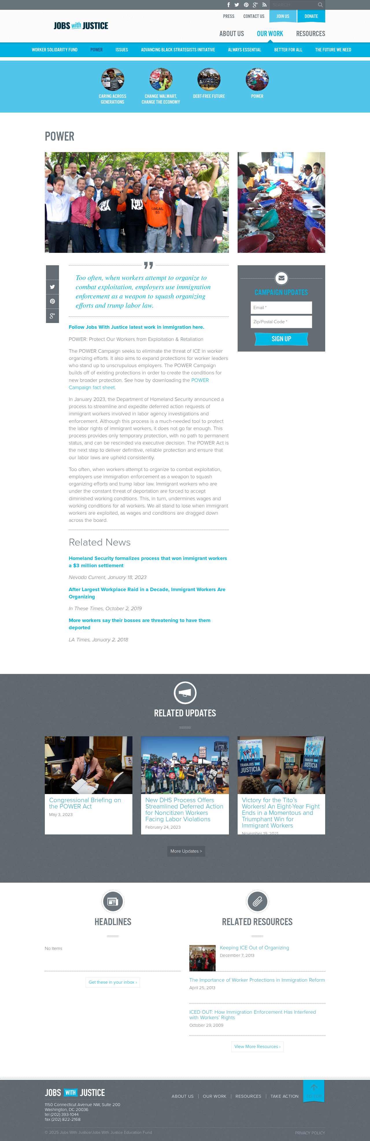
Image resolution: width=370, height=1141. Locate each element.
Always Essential (244, 50)
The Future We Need (333, 50)
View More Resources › (257, 1047)
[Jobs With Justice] (81, 25)
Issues (122, 50)
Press (228, 17)
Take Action (285, 1096)
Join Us (283, 17)
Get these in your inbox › (113, 982)
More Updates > (186, 851)
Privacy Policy (310, 1133)
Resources (310, 35)
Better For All (288, 50)
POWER (96, 50)
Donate (311, 17)
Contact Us (253, 17)
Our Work (270, 35)
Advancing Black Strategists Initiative (178, 50)
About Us (231, 35)
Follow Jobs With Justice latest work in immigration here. (136, 327)
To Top (314, 1096)
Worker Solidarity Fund (54, 50)
